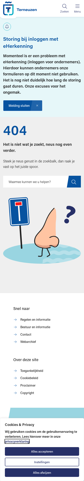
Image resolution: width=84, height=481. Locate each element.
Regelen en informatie (35, 319)
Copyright (27, 393)
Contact (25, 334)
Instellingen (42, 462)
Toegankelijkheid (31, 371)
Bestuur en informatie (35, 327)
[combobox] (42, 182)
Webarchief (28, 342)
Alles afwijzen (42, 473)
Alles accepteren (42, 451)
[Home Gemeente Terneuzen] (20, 8)
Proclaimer (28, 385)
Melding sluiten (19, 105)
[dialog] (42, 449)
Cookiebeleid (29, 378)
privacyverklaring (17, 441)
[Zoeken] (64, 8)
